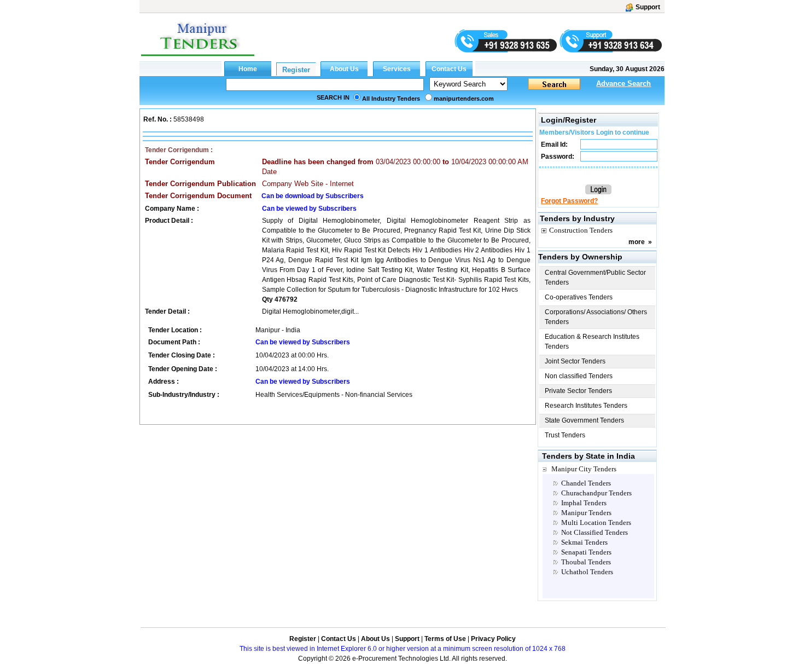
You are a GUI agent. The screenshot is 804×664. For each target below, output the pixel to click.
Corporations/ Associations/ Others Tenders (596, 317)
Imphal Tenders (584, 503)
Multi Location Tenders (596, 522)
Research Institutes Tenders (586, 405)
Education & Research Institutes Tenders (592, 341)
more (636, 242)
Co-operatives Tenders (579, 297)
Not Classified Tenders (594, 532)
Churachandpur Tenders (596, 493)
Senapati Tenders (586, 552)
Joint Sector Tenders (575, 361)
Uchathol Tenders (587, 572)
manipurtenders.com (464, 98)
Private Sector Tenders (578, 391)
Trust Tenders (565, 435)
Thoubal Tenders (586, 562)
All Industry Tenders (391, 98)
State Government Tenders (584, 420)
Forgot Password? (569, 201)
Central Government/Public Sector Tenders (595, 277)
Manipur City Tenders (583, 469)
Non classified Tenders (579, 376)
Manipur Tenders (586, 513)
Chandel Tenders (586, 483)
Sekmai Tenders (584, 542)
